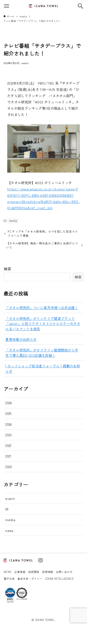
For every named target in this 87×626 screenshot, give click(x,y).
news (9, 530)
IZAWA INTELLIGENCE (59, 578)
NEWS (7, 572)
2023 (8, 434)
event (10, 498)
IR (6, 509)
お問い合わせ (64, 572)
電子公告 (9, 578)
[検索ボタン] (80, 6)
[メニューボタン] (6, 6)
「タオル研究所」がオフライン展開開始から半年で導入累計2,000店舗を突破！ (41, 352)
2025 (8, 413)
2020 (8, 466)
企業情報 (19, 572)
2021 (8, 455)
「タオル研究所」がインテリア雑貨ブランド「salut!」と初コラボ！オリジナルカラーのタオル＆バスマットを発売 (42, 323)
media (25, 63)
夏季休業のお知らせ (20, 339)
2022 (8, 445)
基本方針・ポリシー (29, 578)
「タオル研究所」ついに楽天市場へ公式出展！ (41, 307)
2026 (8, 402)
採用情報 (47, 572)
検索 (8, 269)
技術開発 (33, 572)
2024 (8, 424)
